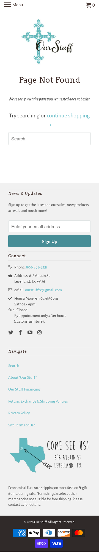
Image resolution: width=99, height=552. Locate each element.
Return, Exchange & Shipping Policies (38, 401)
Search (13, 366)
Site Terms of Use (21, 425)
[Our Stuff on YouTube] (31, 332)
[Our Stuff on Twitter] (11, 332)
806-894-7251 (36, 267)
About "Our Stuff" (22, 377)
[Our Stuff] (49, 43)
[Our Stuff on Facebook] (21, 332)
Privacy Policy (19, 413)
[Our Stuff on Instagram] (40, 332)
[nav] (13, 5)
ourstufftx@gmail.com (43, 290)
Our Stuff (40, 522)
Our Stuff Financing (24, 389)
